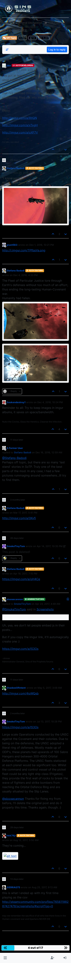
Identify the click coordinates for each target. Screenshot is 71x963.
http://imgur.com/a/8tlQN (19, 118)
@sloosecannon (13, 798)
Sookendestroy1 (16, 402)
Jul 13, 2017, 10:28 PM (49, 721)
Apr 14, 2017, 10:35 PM (49, 546)
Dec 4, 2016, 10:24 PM (50, 402)
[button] (5, 958)
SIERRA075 (13, 887)
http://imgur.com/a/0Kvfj (19, 518)
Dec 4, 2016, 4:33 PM (25, 275)
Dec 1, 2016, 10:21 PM (41, 244)
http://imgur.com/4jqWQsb (20, 693)
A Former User (15, 448)
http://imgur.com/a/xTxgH (20, 125)
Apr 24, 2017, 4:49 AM (47, 603)
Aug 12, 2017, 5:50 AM (26, 840)
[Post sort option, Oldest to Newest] (7, 49)
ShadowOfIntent (16, 687)
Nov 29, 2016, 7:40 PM (26, 172)
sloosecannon (15, 599)
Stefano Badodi (16, 168)
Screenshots (45, 609)
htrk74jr (11, 835)
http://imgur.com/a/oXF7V (20, 132)
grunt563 (12, 244)
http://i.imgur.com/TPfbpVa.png (23, 250)
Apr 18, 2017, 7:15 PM (25, 573)
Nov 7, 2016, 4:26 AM (25, 70)
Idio (9, 65)
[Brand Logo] (18, 8)
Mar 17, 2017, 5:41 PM (25, 512)
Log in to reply (57, 49)
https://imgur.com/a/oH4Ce (21, 579)
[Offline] (4, 65)
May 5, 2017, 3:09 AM (50, 687)
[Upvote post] (53, 149)
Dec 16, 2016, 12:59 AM (49, 452)
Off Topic (11, 37)
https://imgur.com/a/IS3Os (20, 649)
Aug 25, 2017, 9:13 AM (44, 887)
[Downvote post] (65, 149)
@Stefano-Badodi (14, 458)
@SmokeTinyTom (14, 609)
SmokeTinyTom (16, 546)
